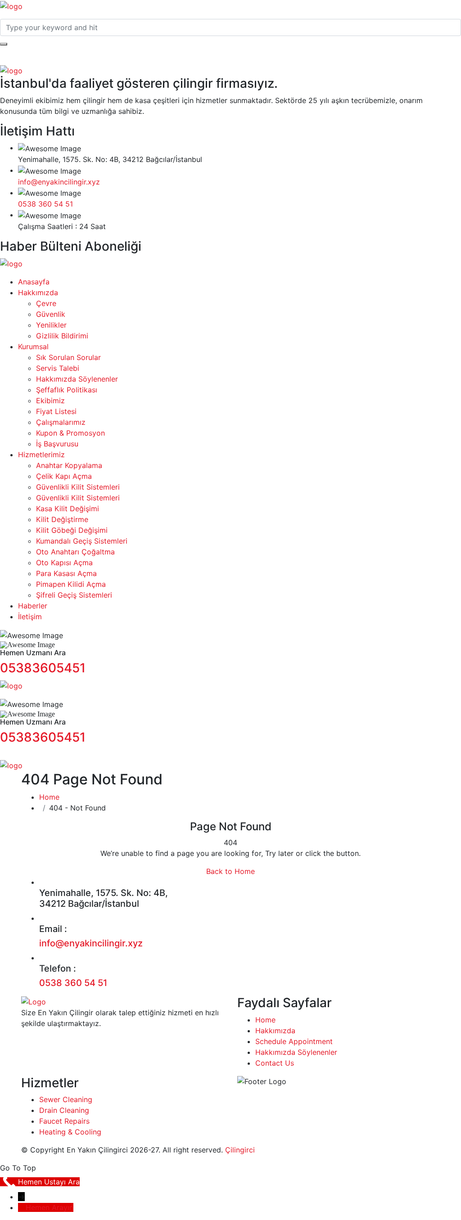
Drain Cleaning (64, 1110)
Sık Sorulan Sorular (68, 357)
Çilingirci (240, 1149)
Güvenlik (50, 314)
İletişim (30, 616)
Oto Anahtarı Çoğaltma (75, 551)
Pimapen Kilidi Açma (71, 584)
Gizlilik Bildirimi (62, 335)
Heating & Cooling (70, 1131)
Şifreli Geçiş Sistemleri (74, 594)
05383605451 (43, 667)
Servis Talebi (57, 368)
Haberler (32, 605)
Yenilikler (51, 324)
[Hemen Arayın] (22, 1207)
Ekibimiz (50, 400)
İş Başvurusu (57, 443)
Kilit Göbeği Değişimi (72, 530)
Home (49, 796)
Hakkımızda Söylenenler (77, 378)
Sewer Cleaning (65, 1099)
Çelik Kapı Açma (64, 476)
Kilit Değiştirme (62, 519)
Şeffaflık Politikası (66, 389)
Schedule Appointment (294, 1041)
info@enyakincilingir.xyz (59, 181)
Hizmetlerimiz (41, 454)
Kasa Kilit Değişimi (67, 508)
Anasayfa (34, 281)
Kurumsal (33, 346)
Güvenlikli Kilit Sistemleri (78, 486)
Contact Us (274, 1062)
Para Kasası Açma (66, 573)
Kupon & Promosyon (70, 432)
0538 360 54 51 (45, 203)
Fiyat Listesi (56, 411)
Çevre (46, 303)
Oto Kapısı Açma (64, 562)
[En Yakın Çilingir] (11, 5)
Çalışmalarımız (61, 422)
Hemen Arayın (49, 1207)
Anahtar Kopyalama (69, 465)
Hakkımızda (38, 292)
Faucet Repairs (64, 1120)
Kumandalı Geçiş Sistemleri (81, 540)
